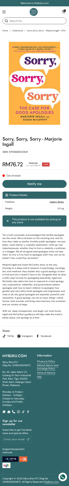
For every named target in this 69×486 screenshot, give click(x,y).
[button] (63, 12)
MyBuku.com (51, 481)
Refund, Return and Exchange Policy (47, 367)
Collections (17, 30)
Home (5, 30)
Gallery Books (57, 201)
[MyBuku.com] (33, 12)
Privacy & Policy (46, 361)
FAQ (39, 377)
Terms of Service (46, 372)
